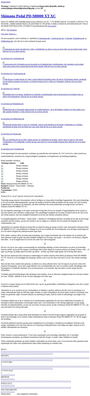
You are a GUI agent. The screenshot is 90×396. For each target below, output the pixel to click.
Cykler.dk (68, 38)
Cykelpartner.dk (44, 38)
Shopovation (5, 2)
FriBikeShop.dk (7, 41)
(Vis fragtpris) (12, 30)
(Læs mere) (52, 26)
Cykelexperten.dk (57, 38)
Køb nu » (13, 34)
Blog (13, 394)
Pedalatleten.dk (78, 38)
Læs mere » (5, 34)
